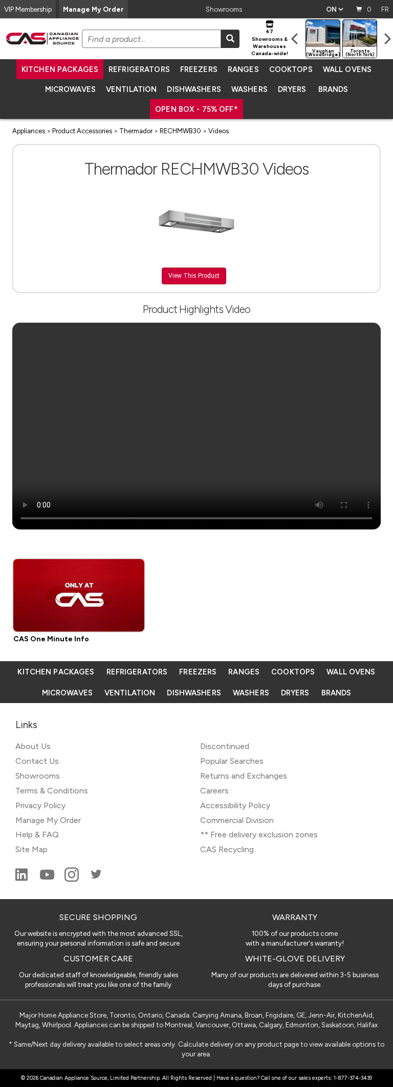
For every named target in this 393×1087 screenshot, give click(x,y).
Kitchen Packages (59, 69)
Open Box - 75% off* (196, 109)
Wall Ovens (347, 69)
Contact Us (37, 761)
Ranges (243, 69)
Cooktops (291, 69)
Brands (333, 89)
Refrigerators (139, 69)
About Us (33, 746)
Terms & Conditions (51, 790)
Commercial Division (237, 820)
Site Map (31, 849)
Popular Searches (232, 761)
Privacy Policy (40, 805)
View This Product (194, 275)
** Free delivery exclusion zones (259, 834)
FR (385, 9)
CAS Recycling (227, 849)
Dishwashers (194, 89)
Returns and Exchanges (243, 776)
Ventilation (131, 89)
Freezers (198, 69)
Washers (249, 89)
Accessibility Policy (235, 805)
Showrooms (224, 9)
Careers (214, 790)
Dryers (292, 89)
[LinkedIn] (22, 879)
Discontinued (224, 746)
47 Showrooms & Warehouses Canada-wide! (269, 42)
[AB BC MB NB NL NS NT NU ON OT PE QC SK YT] (334, 9)
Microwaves (70, 89)
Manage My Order (93, 9)
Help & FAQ (37, 834)
